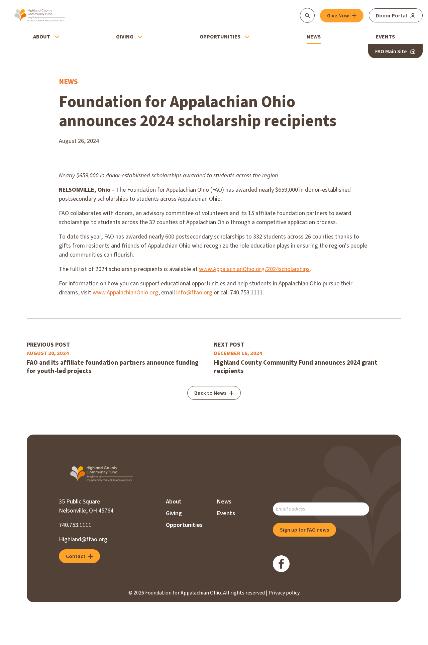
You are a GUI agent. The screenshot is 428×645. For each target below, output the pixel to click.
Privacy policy (284, 592)
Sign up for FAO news (304, 530)
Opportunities (220, 36)
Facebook (281, 563)
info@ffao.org (194, 292)
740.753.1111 (75, 525)
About (41, 36)
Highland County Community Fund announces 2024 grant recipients (296, 367)
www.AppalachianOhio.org (125, 292)
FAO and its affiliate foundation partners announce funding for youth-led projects (113, 367)
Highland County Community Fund (39, 15)
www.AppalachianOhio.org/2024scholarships (254, 269)
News (314, 36)
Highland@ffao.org (83, 539)
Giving (124, 36)
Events (385, 36)
